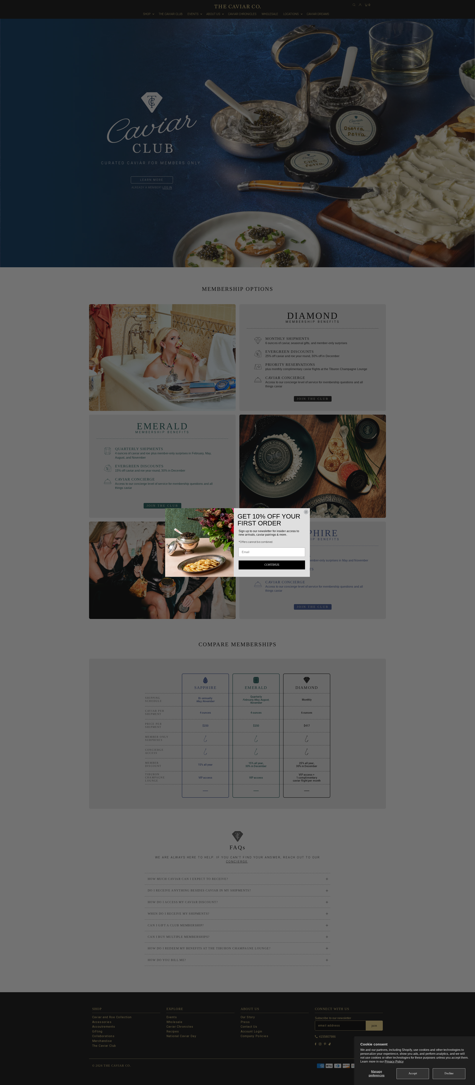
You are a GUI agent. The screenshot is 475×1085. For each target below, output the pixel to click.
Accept (413, 1073)
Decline (449, 1073)
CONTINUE (271, 565)
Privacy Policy (394, 1061)
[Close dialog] (306, 512)
